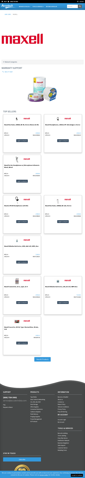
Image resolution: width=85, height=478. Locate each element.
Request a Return (8, 407)
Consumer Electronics (36, 409)
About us (60, 399)
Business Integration (63, 443)
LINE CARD (8, 14)
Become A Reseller (51, 6)
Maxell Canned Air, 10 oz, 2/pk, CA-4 (16, 287)
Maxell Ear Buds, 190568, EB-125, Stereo (58, 206)
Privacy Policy (62, 409)
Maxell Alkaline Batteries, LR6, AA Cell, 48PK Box (61, 287)
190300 (37, 173)
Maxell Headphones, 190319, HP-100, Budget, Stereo (62, 125)
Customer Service (62, 448)
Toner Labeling (62, 435)
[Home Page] (3, 1)
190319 (78, 133)
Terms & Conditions (63, 407)
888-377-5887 (9, 72)
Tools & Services (37, 6)
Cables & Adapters (35, 412)
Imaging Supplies (35, 416)
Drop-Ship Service (62, 438)
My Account (61, 422)
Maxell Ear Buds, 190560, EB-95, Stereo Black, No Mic (21, 125)
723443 (78, 295)
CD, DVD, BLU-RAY (35, 402)
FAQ (4, 405)
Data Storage (34, 404)
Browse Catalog (24, 6)
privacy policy (44, 475)
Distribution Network (63, 440)
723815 (37, 254)
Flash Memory (34, 414)
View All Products (42, 359)
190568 (78, 214)
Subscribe (22, 459)
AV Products (33, 421)
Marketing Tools (62, 450)
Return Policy (61, 404)
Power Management (36, 419)
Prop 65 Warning (62, 412)
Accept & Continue (77, 475)
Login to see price (22, 141)
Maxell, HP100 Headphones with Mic (16, 206)
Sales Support (61, 445)
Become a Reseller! (63, 397)
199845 (37, 214)
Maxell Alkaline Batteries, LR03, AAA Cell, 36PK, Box (21, 246)
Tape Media (33, 397)
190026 (37, 295)
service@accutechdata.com (15, 400)
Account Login (62, 420)
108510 (37, 335)
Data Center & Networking (37, 399)
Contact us (61, 402)
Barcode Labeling (62, 433)
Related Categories (10, 62)
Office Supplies (34, 407)
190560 (37, 133)
